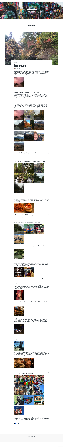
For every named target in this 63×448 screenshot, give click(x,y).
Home (29, 436)
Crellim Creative (31, 9)
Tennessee (20, 65)
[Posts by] (14, 68)
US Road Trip (15, 62)
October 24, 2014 (19, 68)
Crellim (15, 68)
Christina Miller (33, 436)
